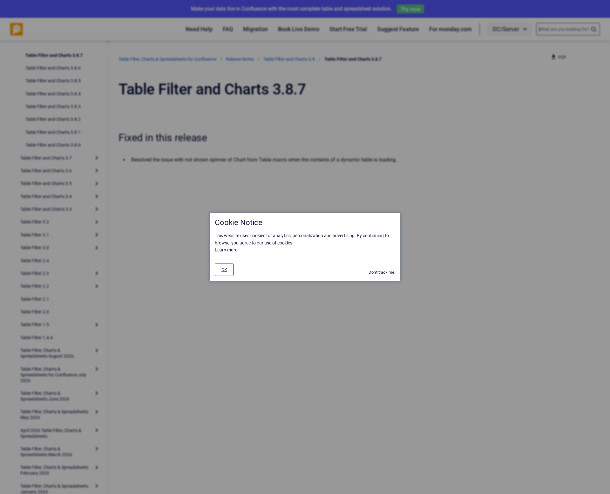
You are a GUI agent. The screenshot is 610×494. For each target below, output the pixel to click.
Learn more (226, 249)
